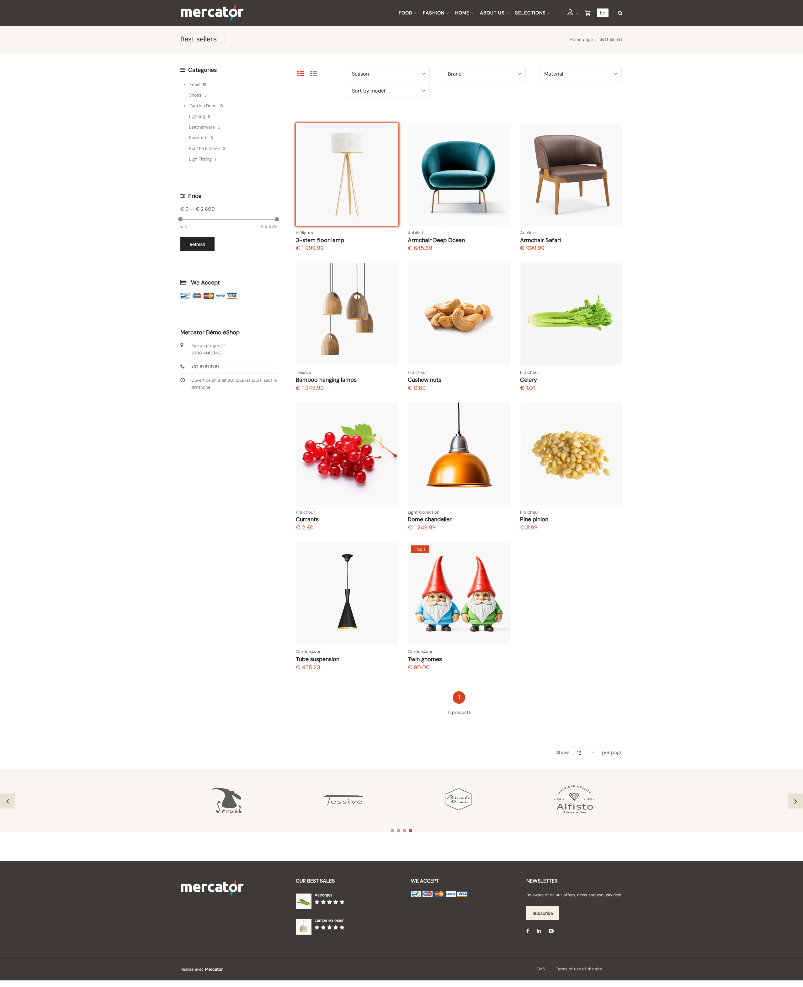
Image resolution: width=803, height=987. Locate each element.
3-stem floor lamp (320, 240)
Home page (581, 39)
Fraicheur (417, 372)
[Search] (619, 13)
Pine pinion (534, 519)
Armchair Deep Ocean (436, 240)
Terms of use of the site (579, 969)
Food (405, 13)
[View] (387, 198)
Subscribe (543, 913)
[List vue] (314, 73)
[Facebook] (527, 930)
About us (492, 13)
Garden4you (309, 652)
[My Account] (573, 13)
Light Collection (423, 512)
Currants (307, 519)
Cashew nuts (424, 380)
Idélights (304, 233)
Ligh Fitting (200, 159)
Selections (530, 13)
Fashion (433, 13)
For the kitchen (204, 148)
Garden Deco (202, 106)
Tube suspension (317, 659)
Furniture (198, 138)
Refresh (197, 244)
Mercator (214, 969)
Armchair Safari (540, 240)
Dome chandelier (430, 519)
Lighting (197, 116)
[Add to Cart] (387, 215)
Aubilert (416, 233)
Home (462, 13)
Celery (528, 380)
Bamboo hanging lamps (326, 380)
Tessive (303, 372)
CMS (540, 969)
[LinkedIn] (539, 930)
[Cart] (588, 13)
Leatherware (202, 127)
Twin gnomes (425, 659)
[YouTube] (551, 930)
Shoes (195, 95)
